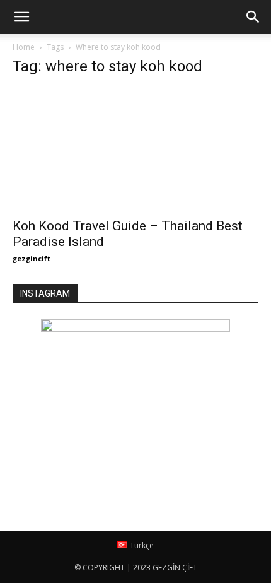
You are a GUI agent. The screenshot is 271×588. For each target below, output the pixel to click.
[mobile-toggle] (21, 17)
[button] (253, 17)
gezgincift (31, 258)
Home (24, 47)
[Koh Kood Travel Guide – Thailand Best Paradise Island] (135, 149)
